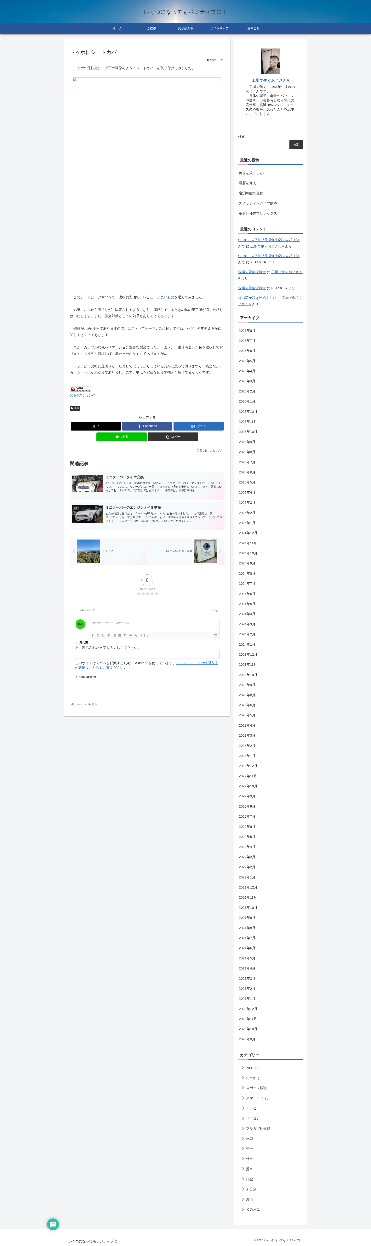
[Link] (136, 635)
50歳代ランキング (82, 395)
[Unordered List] (119, 635)
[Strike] (108, 635)
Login (215, 610)
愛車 (76, 408)
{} (141, 635)
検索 (241, 137)
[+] (146, 635)
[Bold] (92, 635)
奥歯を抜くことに (253, 173)
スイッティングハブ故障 (258, 203)
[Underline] (103, 635)
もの (170, 297)
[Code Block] (130, 635)
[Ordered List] (114, 635)
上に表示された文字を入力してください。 (108, 648)
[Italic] (98, 635)
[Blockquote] (125, 635)
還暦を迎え (247, 183)
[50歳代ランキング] (80, 389)
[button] (173, 436)
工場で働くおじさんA (270, 80)
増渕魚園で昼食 (251, 193)
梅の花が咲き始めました (257, 298)
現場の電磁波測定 (252, 272)
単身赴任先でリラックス (258, 213)
